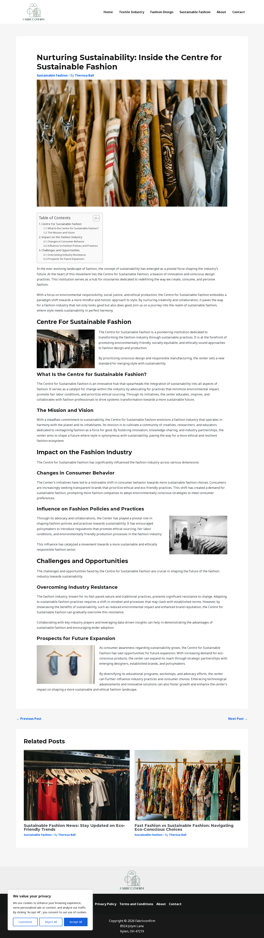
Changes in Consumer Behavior (66, 241)
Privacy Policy (105, 904)
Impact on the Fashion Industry (62, 237)
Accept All (76, 922)
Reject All (51, 922)
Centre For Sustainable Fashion (62, 224)
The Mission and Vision (61, 232)
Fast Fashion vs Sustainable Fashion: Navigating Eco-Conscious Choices (184, 827)
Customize (25, 922)
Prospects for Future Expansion (66, 259)
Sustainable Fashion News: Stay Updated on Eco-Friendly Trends (74, 827)
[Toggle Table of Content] (94, 218)
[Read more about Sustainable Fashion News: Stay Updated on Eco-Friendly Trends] (77, 785)
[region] (50, 910)
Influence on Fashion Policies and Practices (73, 245)
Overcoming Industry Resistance (67, 254)
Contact (175, 904)
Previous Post (28, 718)
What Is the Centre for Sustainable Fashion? (73, 228)
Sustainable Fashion (52, 75)
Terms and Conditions (136, 904)
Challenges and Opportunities (61, 250)
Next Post (238, 718)
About (161, 904)
